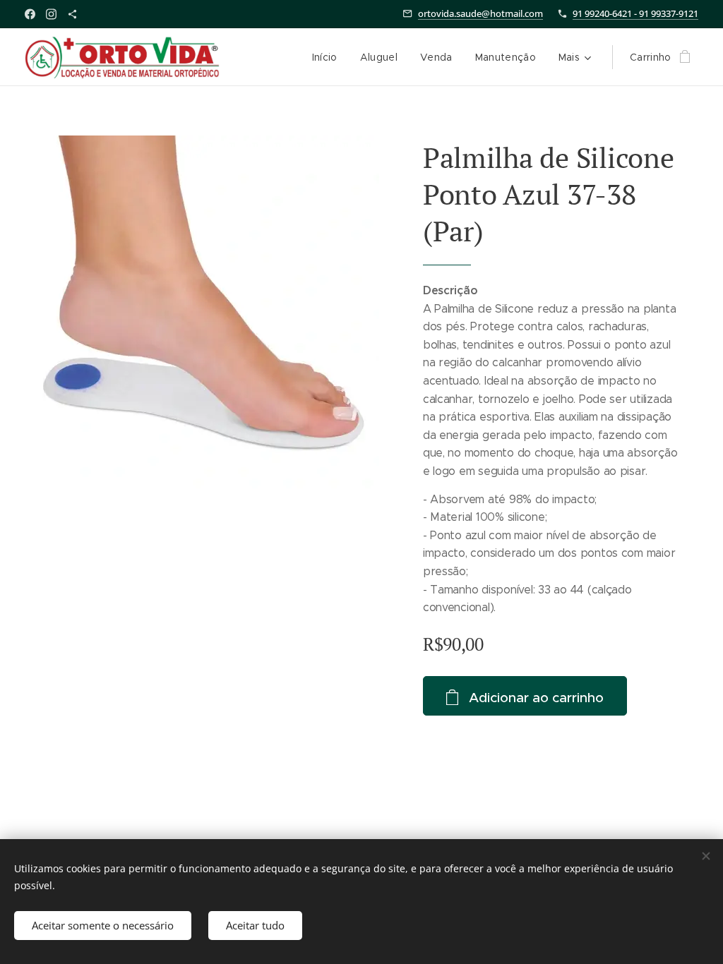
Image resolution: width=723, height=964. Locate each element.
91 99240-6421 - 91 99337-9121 (635, 13)
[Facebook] (30, 14)
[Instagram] (51, 14)
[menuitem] (329, 57)
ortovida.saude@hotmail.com (480, 13)
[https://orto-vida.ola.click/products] (72, 14)
